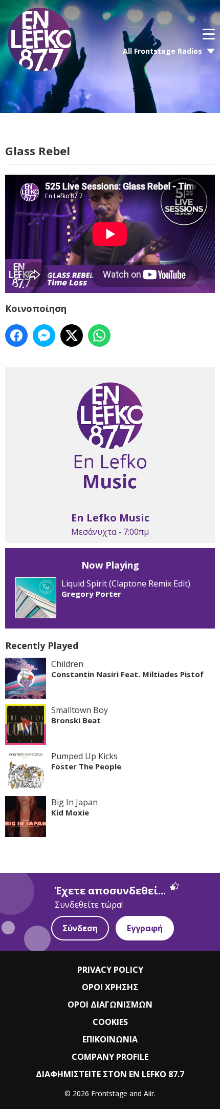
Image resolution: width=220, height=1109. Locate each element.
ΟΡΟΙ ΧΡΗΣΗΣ (110, 987)
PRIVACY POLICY (110, 969)
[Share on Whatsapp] (99, 335)
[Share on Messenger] (44, 335)
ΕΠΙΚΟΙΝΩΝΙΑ (110, 1039)
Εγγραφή (145, 928)
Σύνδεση (80, 928)
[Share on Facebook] (16, 335)
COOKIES (110, 1022)
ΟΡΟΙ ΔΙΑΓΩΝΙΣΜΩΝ (110, 1004)
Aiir (149, 1093)
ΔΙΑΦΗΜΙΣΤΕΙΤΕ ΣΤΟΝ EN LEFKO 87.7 (110, 1074)
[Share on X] (71, 335)
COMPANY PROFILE (110, 1056)
